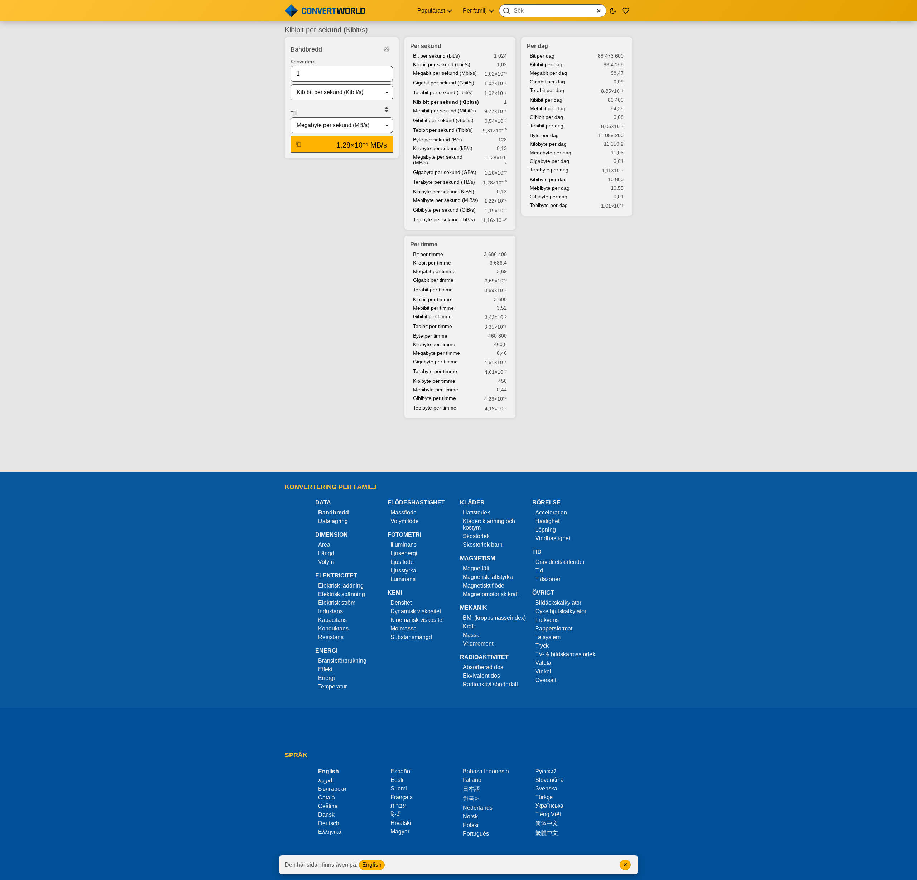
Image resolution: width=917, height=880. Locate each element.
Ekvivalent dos (481, 676)
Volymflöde (404, 521)
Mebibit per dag (547, 108)
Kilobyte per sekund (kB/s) (442, 148)
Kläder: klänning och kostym (489, 524)
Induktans (330, 611)
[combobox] (552, 10)
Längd (326, 553)
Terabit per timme (433, 289)
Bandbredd (333, 512)
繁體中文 (546, 833)
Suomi (398, 788)
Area (324, 545)
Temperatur (332, 686)
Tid (539, 570)
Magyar (399, 831)
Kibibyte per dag (548, 179)
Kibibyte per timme (434, 381)
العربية (326, 780)
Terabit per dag (547, 90)
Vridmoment (478, 643)
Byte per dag (544, 135)
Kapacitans (332, 620)
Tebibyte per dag (549, 205)
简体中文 (546, 823)
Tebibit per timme (432, 326)
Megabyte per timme (436, 353)
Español (401, 771)
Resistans (331, 637)
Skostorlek (476, 536)
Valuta (543, 663)
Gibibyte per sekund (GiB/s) (444, 210)
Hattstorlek (476, 512)
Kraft (469, 626)
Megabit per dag (548, 73)
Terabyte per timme (435, 371)
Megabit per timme (434, 271)
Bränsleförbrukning (342, 661)
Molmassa (403, 628)
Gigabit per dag (547, 81)
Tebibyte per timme (434, 408)
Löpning (545, 530)
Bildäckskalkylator (558, 603)
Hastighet (547, 521)
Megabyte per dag (550, 152)
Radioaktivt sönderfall (490, 684)
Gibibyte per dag (548, 196)
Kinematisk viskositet (417, 620)
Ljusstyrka (403, 570)
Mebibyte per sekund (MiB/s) (445, 200)
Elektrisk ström (336, 603)
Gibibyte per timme (434, 398)
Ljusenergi (403, 553)
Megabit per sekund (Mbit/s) (445, 73)
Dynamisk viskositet (415, 611)
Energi (326, 678)
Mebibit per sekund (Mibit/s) (444, 110)
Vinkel (543, 671)
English (371, 865)
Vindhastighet (552, 538)
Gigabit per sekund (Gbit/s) (443, 83)
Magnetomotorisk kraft (491, 594)
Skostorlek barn (483, 545)
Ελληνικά (329, 832)
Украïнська (549, 806)
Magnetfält (476, 568)
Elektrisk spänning (341, 594)
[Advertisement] (458, 446)
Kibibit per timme (432, 299)
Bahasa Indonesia (486, 771)
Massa (471, 635)
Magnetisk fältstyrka (488, 577)
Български (332, 789)
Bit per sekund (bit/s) (436, 56)
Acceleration (551, 512)
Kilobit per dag (546, 64)
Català (326, 797)
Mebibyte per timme (435, 389)
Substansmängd (411, 637)
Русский (546, 771)
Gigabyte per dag (549, 161)
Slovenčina (549, 780)
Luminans (403, 579)
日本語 (471, 789)
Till (294, 113)
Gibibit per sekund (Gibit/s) (443, 120)
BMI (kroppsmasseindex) (494, 618)
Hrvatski (400, 823)
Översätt (545, 680)
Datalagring (333, 521)
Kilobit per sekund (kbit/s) (441, 64)
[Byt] (386, 109)
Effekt (325, 669)
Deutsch (328, 823)
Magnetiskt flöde (483, 585)
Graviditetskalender (560, 562)
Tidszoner (547, 579)
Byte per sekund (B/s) (437, 139)
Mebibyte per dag (550, 188)
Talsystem (548, 637)
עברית (398, 806)
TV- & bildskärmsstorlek (565, 654)
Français (401, 797)
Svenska (546, 788)
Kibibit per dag (546, 100)
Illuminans (403, 545)
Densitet (401, 603)
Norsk (470, 816)
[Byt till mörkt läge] (612, 10)
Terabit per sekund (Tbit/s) (443, 92)
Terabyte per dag (549, 170)
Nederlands (478, 808)
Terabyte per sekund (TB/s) (444, 182)
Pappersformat (553, 628)
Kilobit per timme (432, 263)
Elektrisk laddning (341, 585)
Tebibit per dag (546, 126)
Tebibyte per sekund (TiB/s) (444, 219)
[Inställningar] (386, 49)
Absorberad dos (483, 667)
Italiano (472, 780)
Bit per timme (428, 254)
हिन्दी (395, 814)
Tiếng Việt (548, 814)
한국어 (471, 799)
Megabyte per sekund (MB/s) (437, 159)
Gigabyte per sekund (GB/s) (444, 172)
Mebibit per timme (433, 308)
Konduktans (333, 628)
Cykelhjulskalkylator (560, 611)
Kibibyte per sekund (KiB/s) (443, 191)
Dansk (326, 815)
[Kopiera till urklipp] (298, 144)
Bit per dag (542, 56)
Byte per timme (430, 336)
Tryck (542, 646)
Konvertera (303, 61)
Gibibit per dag (546, 117)
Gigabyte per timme (435, 361)
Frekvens (547, 620)
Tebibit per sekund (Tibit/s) (443, 130)
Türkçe (544, 797)
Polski (471, 825)
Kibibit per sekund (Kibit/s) (446, 102)
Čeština (328, 806)
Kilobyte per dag (548, 144)
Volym (326, 562)
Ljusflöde (402, 562)
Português (476, 834)
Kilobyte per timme (434, 344)
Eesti (396, 780)
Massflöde (403, 512)
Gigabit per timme (433, 280)
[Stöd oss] (625, 10)
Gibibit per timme (432, 316)
